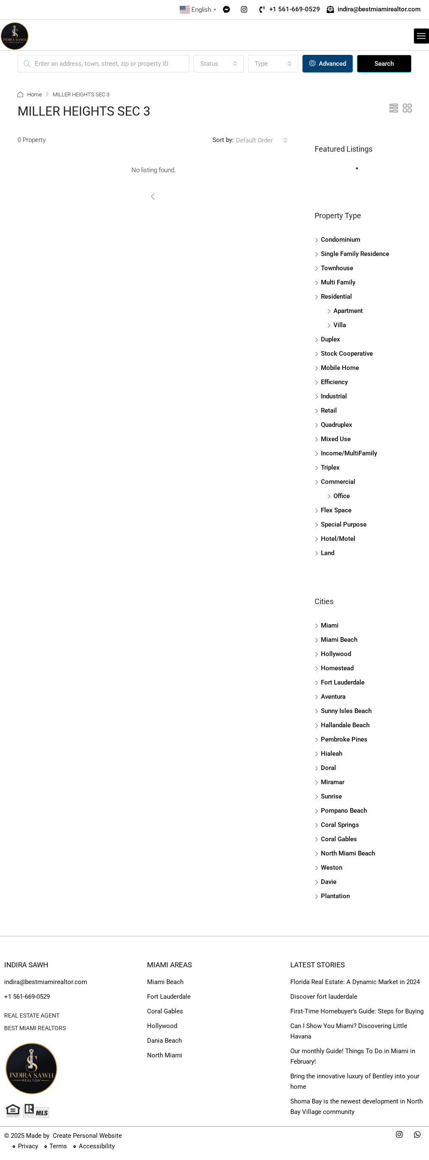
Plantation (335, 896)
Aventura (333, 696)
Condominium (340, 239)
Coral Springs (340, 825)
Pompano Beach (344, 810)
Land (327, 553)
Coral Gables (339, 839)
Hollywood (336, 654)
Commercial (338, 482)
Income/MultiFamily (349, 453)
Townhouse (337, 268)
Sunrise (331, 796)
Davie (328, 882)
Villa (339, 325)
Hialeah (331, 753)
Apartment (348, 311)
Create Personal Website (86, 1135)
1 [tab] (361, 172)
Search (384, 63)
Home (34, 94)
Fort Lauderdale (342, 682)
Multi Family (338, 282)
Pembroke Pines (344, 739)
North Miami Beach (348, 853)
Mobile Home (340, 368)
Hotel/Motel (338, 539)
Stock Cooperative (347, 353)
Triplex (330, 467)
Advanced (331, 63)
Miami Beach (339, 639)
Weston (331, 867)
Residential (336, 296)
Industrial (334, 396)
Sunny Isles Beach (346, 711)
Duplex (330, 339)
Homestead (337, 668)
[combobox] (219, 63)
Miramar (332, 782)
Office (341, 496)
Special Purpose (344, 524)
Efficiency (334, 382)
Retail (329, 410)
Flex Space (336, 510)
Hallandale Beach (345, 725)
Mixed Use (336, 439)
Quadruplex (336, 425)
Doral (328, 768)
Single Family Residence (355, 254)
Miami (330, 625)
